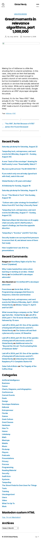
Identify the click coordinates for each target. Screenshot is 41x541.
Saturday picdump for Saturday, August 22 (20, 147)
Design (5, 401)
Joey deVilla (14, 37)
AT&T (14, 113)
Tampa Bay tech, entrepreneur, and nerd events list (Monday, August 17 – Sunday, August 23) (19, 212)
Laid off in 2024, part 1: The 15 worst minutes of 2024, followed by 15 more (20, 317)
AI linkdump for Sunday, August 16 (16, 186)
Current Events (8, 395)
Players (5, 452)
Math (4, 437)
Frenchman (7, 289)
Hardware (6, 425)
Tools (4, 488)
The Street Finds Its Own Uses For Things (19, 485)
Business (6, 383)
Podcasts (6, 455)
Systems (5, 479)
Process (5, 464)
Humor (5, 431)
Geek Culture (7, 419)
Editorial (5, 407)
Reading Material (9, 470)
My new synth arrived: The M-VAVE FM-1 (19, 169)
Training (5, 491)
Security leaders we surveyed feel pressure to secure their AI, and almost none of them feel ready (20, 240)
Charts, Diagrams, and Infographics (16, 389)
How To (5, 428)
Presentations (8, 458)
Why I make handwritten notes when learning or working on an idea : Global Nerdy (18, 272)
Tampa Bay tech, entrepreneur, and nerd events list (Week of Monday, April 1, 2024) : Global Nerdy (20, 302)
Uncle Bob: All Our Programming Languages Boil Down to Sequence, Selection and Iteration (18, 292)
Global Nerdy (20, 4)
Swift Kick (6, 476)
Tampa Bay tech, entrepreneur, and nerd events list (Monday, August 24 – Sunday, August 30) (19, 154)
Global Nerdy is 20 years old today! (16, 181)
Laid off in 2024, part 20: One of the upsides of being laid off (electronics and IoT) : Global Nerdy (20, 328)
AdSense (9, 113)
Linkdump (6, 434)
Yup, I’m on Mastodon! (11, 517)
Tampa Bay (6, 482)
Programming (7, 467)
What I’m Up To (8, 503)
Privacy (5, 461)
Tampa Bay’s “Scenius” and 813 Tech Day (19, 233)
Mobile (5, 443)
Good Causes (7, 422)
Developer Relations (10, 404)
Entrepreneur (7, 410)
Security (5, 473)
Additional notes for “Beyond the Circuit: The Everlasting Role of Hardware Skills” (19, 346)
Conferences (7, 392)
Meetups (6, 440)
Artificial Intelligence (11, 380)
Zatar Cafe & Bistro (10, 366)
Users (4, 497)
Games (5, 416)
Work (4, 506)
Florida (5, 413)
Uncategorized (20, 14)
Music (4, 446)
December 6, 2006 (29, 37)
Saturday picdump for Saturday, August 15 (19, 190)
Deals (4, 398)
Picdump (5, 449)
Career (5, 386)
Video (4, 500)
